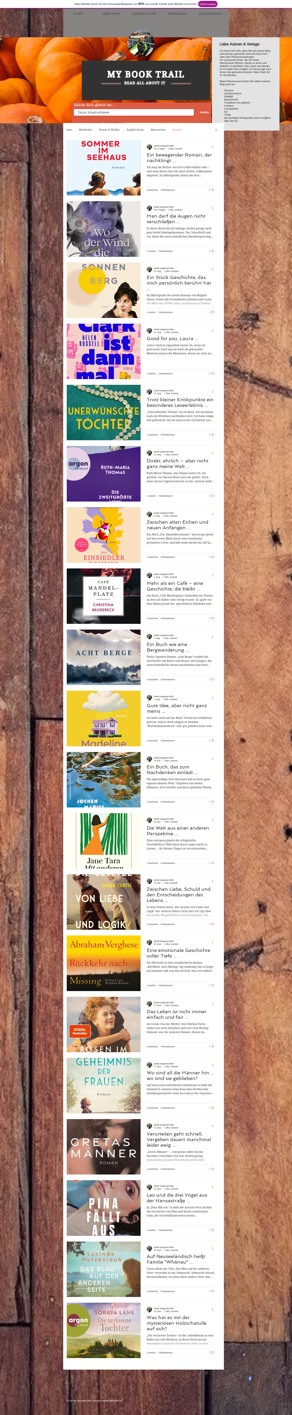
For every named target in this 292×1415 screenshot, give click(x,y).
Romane (177, 129)
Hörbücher (85, 129)
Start (69, 129)
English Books (135, 129)
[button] (216, 130)
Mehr (192, 129)
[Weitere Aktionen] (214, 147)
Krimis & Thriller (109, 129)
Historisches (158, 129)
